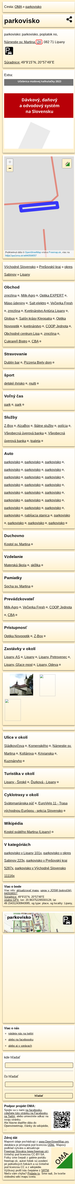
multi (32, 383)
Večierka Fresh (61, 303)
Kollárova (27, 753)
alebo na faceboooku (20, 1039)
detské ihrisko (14, 383)
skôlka (35, 565)
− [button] (10, 168)
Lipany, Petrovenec (53, 657)
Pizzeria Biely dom (38, 362)
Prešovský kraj (50, 267)
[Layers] (66, 163)
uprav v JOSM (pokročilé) (55, 890)
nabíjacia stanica (37, 515)
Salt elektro (37, 303)
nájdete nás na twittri (20, 1033)
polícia (63, 426)
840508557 (10, 893)
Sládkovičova (14, 746)
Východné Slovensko (20, 267)
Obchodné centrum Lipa (22, 333)
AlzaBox (23, 426)
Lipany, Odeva (47, 664)
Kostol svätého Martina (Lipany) (27, 832)
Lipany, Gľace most (18, 664)
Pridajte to (34, 1173)
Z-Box (8, 426)
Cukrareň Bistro (15, 341)
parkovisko (33, 7)
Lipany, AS (12, 657)
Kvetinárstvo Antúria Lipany (45, 311)
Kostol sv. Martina (17, 544)
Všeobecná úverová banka (24, 433)
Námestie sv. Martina (22, 42)
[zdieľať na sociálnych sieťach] (69, 19)
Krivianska (46, 753)
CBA (35, 341)
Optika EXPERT (52, 295)
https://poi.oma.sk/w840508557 (21, 255)
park (7, 404)
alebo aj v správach (20, 1045)
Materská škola (15, 565)
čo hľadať (11, 1076)
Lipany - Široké (15, 782)
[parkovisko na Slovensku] (10, 51)
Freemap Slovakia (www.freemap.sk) (26, 1151)
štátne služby (44, 426)
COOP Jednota (57, 326)
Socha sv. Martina (17, 586)
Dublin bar (12, 362)
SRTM (45, 1170)
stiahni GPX (11, 899)
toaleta (35, 441)
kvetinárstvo (32, 326)
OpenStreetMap (33, 252)
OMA (18, 7)
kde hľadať (12, 1057)
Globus (9, 318)
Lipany (25, 274)
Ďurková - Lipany (43, 782)
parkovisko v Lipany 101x (23, 853)
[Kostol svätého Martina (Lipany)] (21, 695)
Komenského (38, 746)
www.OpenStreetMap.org (54, 1141)
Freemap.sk (55, 252)
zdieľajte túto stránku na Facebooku (26, 1113)
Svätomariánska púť (19, 803)
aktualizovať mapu (27, 890)
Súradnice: (12, 62)
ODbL (51, 1144)
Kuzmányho (13, 761)
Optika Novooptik (17, 636)
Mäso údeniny (14, 303)
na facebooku (33, 1110)
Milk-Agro (28, 295)
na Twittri (9, 1116)
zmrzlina (10, 295)
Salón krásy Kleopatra (35, 318)
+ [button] (10, 161)
